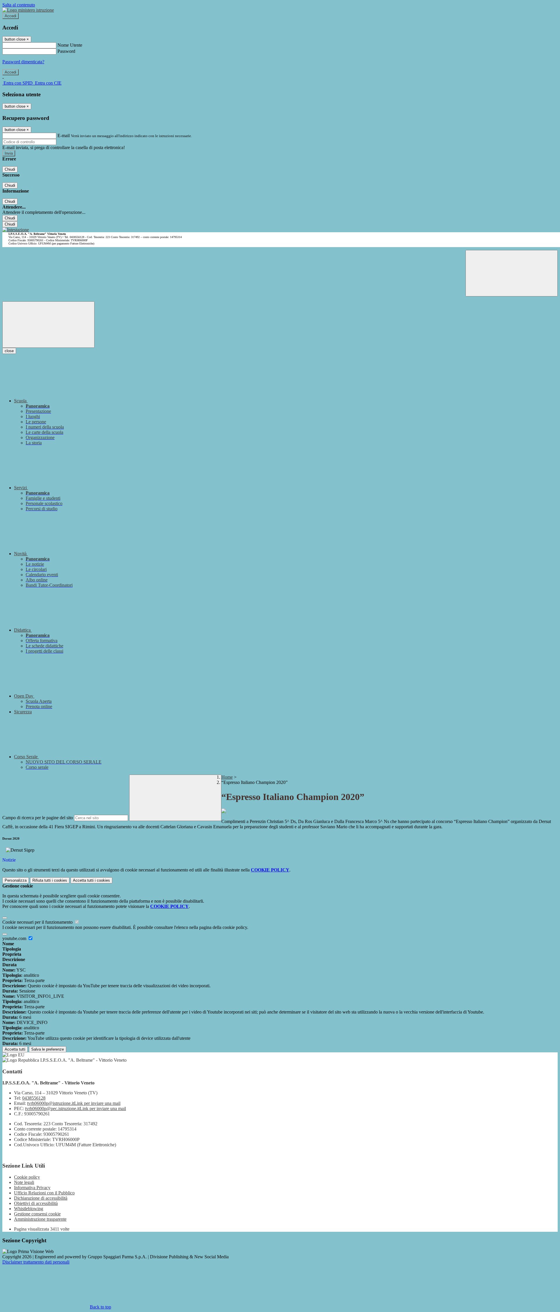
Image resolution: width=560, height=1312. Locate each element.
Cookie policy (27, 1177)
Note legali (24, 1182)
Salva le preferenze (47, 1049)
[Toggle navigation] (48, 324)
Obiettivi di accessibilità (36, 1203)
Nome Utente (69, 45)
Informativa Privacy (32, 1187)
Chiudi (10, 169)
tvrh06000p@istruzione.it (73, 1103)
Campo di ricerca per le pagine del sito (37, 817)
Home (227, 777)
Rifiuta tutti (49, 880)
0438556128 (34, 1098)
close (9, 351)
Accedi (10, 16)
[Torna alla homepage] (15, 229)
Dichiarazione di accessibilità (40, 1198)
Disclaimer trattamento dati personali (35, 1261)
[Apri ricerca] (512, 273)
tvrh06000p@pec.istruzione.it (75, 1108)
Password (66, 51)
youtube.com (14, 938)
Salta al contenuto (18, 4)
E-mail (63, 135)
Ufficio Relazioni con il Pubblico (44, 1192)
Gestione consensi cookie (37, 1213)
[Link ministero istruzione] (28, 10)
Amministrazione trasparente (40, 1219)
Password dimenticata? (23, 61)
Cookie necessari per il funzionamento (38, 922)
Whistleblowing (28, 1208)
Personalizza (16, 880)
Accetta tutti (91, 880)
